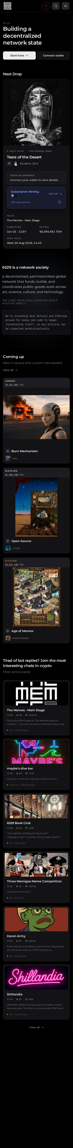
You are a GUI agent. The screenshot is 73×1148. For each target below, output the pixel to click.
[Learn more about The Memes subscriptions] (59, 202)
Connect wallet (53, 55)
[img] (14, 195)
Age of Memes (22, 631)
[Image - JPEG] (9, 163)
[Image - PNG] (7, 631)
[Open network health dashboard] (46, 6)
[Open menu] (65, 6)
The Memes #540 (40, 151)
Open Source (21, 541)
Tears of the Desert (24, 157)
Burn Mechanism (24, 451)
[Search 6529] (56, 6)
